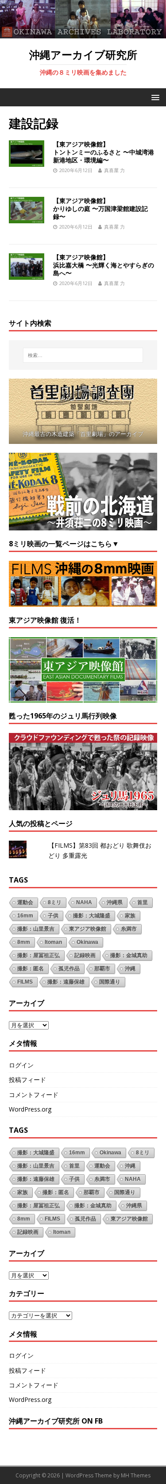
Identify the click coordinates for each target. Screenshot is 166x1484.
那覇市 (102, 969)
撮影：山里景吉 (35, 929)
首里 (142, 902)
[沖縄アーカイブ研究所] (83, 33)
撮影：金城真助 (128, 955)
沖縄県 (115, 902)
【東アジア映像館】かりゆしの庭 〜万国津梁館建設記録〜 (100, 208)
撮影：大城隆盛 (91, 916)
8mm (23, 942)
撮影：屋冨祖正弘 (38, 955)
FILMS (25, 982)
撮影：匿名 (30, 969)
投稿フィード (27, 1079)
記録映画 (85, 955)
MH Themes (136, 1475)
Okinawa (87, 942)
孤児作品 (69, 969)
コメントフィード (33, 1094)
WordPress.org (30, 1109)
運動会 (25, 902)
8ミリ (55, 902)
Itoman (53, 942)
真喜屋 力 (114, 170)
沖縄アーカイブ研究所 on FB (56, 1421)
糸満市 (129, 929)
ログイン (21, 1065)
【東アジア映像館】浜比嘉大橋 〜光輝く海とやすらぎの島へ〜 (103, 265)
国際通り (109, 982)
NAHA (84, 902)
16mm (25, 916)
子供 (53, 916)
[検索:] (83, 355)
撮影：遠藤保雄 (66, 982)
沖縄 (130, 969)
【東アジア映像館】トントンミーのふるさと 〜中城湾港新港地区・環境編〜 (103, 152)
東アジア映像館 (87, 929)
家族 (130, 916)
